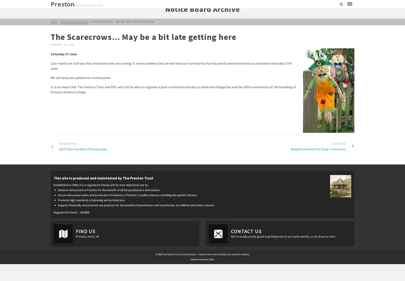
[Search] (341, 4)
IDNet (211, 259)
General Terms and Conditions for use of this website (224, 254)
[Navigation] (349, 4)
